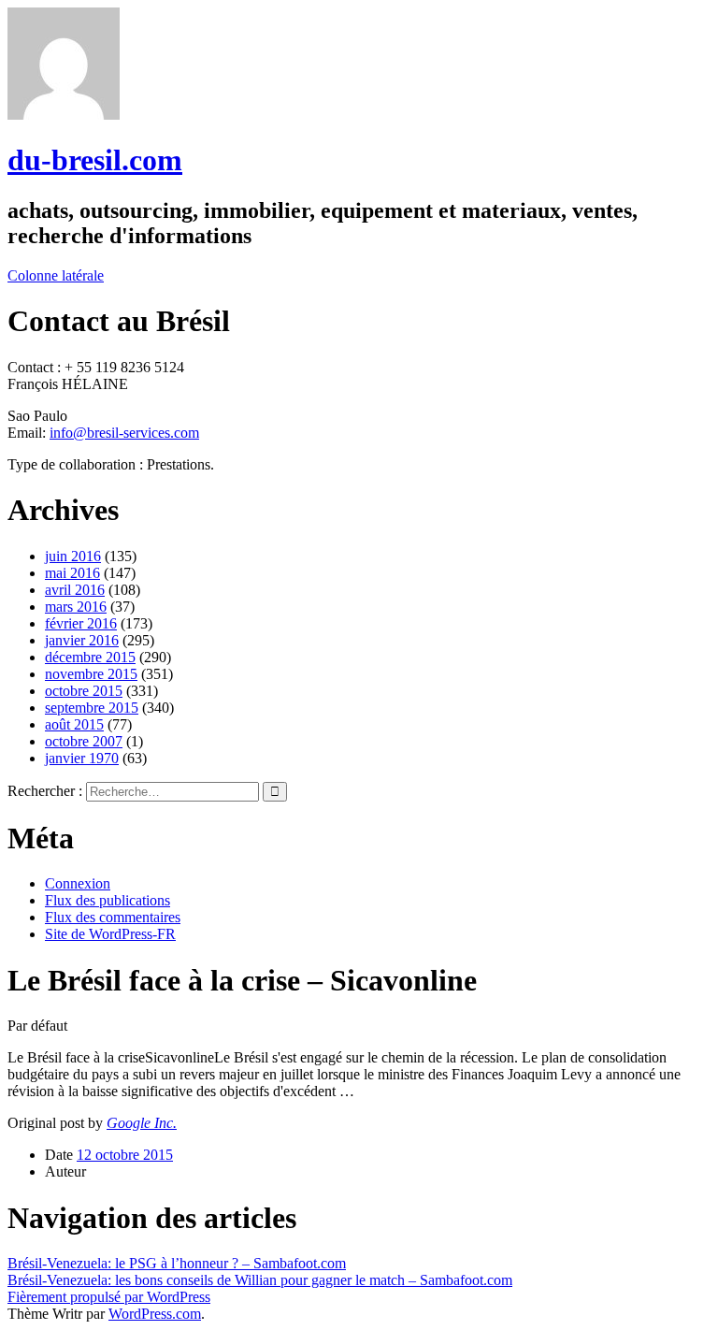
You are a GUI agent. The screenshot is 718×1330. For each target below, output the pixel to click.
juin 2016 (73, 556)
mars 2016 (76, 606)
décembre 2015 (90, 657)
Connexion (77, 883)
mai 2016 (72, 573)
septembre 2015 (91, 708)
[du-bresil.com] (63, 115)
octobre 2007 (83, 741)
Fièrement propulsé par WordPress (108, 1297)
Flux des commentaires (112, 917)
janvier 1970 (82, 758)
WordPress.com (154, 1314)
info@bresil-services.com (124, 433)
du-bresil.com (94, 160)
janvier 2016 (82, 640)
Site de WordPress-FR (110, 934)
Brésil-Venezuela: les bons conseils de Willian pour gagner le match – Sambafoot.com (259, 1280)
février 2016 (81, 623)
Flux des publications (107, 900)
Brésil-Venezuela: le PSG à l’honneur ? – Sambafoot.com (176, 1263)
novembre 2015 (91, 674)
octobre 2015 (83, 691)
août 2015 (74, 724)
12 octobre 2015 (125, 1155)
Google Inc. (142, 1123)
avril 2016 (75, 590)
